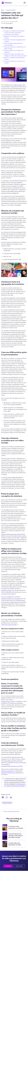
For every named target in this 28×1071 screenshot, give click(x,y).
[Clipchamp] (6, 2)
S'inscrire (8, 866)
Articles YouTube (10, 10)
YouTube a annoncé (7, 590)
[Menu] (24, 2)
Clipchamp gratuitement (7, 771)
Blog (2, 10)
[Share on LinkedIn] (10, 797)
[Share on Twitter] (6, 797)
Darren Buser (9, 23)
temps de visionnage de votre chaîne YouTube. (13, 534)
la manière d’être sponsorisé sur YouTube (12, 766)
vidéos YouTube (18, 85)
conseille (15, 186)
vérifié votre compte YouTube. (9, 624)
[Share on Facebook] (2, 797)
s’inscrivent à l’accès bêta (8, 594)
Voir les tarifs (19, 866)
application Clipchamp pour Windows (11, 772)
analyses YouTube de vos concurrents (11, 598)
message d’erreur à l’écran (9, 701)
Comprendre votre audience (11, 34)
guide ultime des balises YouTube (12, 761)
